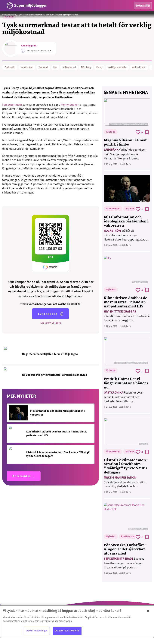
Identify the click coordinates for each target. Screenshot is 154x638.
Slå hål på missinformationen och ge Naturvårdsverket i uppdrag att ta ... (126, 235)
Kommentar (21, 476)
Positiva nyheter (130, 537)
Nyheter (12, 14)
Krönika (110, 132)
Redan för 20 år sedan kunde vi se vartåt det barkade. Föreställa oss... (123, 397)
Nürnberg (86, 67)
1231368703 (47, 314)
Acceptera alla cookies (67, 631)
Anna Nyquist (28, 46)
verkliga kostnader (117, 67)
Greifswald (10, 67)
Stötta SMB (142, 6)
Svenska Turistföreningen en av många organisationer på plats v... (124, 563)
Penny (99, 67)
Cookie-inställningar (37, 631)
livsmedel (43, 67)
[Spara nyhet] (147, 132)
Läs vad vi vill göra (50, 322)
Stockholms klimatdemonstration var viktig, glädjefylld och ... (125, 482)
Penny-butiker (70, 105)
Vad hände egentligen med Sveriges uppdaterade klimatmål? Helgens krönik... (125, 154)
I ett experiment (12, 105)
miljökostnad (69, 67)
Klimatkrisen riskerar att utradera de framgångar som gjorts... (127, 316)
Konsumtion (27, 67)
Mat (55, 67)
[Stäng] (148, 611)
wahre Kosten (139, 67)
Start (4, 14)
